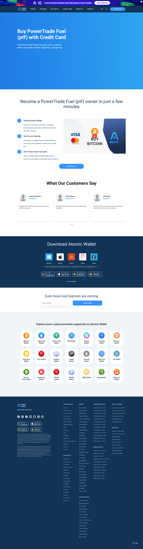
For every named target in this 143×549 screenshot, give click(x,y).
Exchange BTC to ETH (99, 408)
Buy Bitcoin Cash (67, 467)
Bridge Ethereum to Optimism (101, 459)
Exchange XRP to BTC (99, 416)
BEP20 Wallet (82, 471)
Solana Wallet (82, 413)
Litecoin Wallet (83, 441)
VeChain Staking (83, 523)
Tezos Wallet (82, 446)
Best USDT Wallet (117, 450)
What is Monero (116, 439)
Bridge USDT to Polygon (100, 470)
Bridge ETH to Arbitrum (100, 450)
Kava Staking (82, 506)
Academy (66, 435)
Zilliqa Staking (82, 525)
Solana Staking (83, 534)
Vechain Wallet (83, 477)
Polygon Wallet (83, 444)
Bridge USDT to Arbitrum (100, 461)
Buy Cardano (66, 498)
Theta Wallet (82, 427)
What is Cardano (116, 445)
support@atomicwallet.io (24, 410)
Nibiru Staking (82, 537)
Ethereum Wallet (83, 416)
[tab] (70, 224)
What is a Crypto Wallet (118, 431)
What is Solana (116, 436)
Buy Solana (66, 492)
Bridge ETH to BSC (98, 456)
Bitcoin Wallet (82, 408)
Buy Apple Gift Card (117, 419)
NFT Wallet (82, 449)
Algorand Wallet (83, 424)
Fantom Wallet (83, 438)
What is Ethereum (117, 442)
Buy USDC (66, 484)
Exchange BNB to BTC (99, 419)
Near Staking (82, 511)
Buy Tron (65, 489)
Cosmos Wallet (83, 485)
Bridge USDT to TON (99, 473)
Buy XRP (65, 470)
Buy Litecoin (66, 478)
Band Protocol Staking (85, 520)
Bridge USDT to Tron (99, 475)
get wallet (71, 166)
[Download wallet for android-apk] (79, 274)
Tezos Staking (83, 517)
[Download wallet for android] (48, 274)
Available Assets (83, 500)
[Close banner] (141, 1)
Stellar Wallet (82, 466)
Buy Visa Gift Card (117, 421)
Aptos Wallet (82, 474)
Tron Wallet (82, 458)
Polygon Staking (83, 509)
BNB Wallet (82, 455)
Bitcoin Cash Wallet (84, 463)
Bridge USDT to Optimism (100, 464)
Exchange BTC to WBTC (100, 433)
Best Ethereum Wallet (118, 448)
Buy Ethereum (67, 461)
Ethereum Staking (84, 503)
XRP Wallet (82, 435)
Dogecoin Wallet (83, 430)
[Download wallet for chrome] (95, 274)
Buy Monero (66, 473)
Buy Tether (66, 464)
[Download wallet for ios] (64, 274)
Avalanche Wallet (83, 452)
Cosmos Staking (83, 514)
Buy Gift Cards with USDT (119, 413)
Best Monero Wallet (117, 453)
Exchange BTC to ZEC (99, 441)
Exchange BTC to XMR (100, 413)
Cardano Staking (83, 528)
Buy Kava (65, 495)
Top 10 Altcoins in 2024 (118, 434)
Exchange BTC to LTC (99, 430)
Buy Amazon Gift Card (118, 416)
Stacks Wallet (82, 491)
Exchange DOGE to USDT (100, 435)
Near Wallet (82, 433)
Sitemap (65, 446)
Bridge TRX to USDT (99, 478)
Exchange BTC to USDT (100, 421)
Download (118, 9)
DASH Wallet (82, 483)
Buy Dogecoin (67, 481)
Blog (64, 433)
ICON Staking (82, 531)
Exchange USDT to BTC (100, 410)
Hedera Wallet (82, 460)
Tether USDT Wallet (84, 419)
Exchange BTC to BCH (99, 438)
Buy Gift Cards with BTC (118, 408)
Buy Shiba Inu (67, 486)
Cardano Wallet (83, 421)
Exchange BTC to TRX (99, 427)
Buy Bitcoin (66, 459)
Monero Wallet (83, 410)
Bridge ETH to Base (99, 453)
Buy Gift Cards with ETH (118, 410)
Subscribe (87, 303)
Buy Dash (65, 500)
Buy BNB (65, 475)
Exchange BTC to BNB (99, 424)
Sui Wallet (81, 488)
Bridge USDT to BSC (99, 467)
